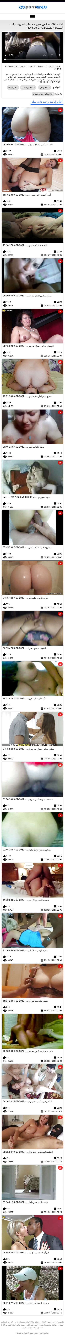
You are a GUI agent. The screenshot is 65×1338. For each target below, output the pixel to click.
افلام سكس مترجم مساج (43, 94)
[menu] (32, 17)
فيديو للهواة (12, 87)
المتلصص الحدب (28, 87)
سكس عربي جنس (41, 1333)
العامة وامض (45, 87)
